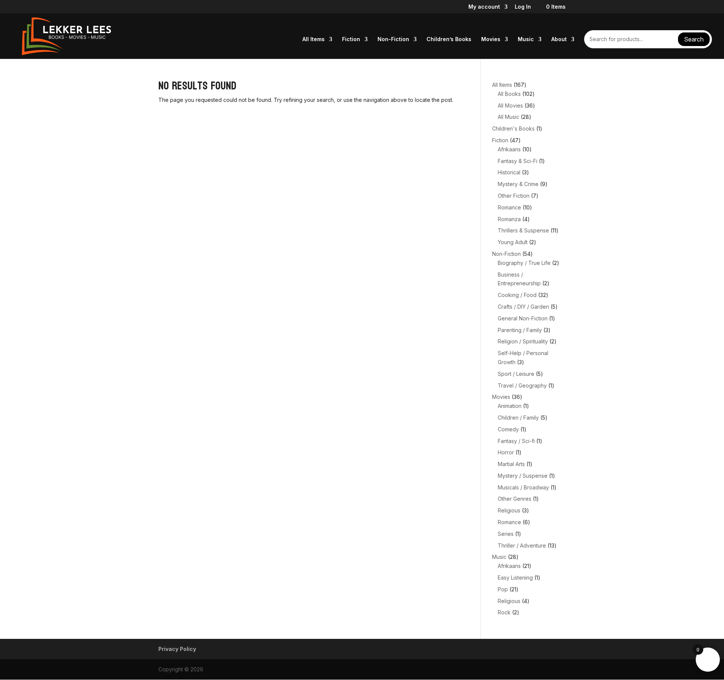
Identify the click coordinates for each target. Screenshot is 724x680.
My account (484, 7)
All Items (313, 39)
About (559, 39)
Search (694, 39)
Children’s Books (448, 39)
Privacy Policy (177, 649)
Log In (523, 7)
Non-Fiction (393, 39)
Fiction (351, 39)
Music (526, 39)
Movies (490, 39)
